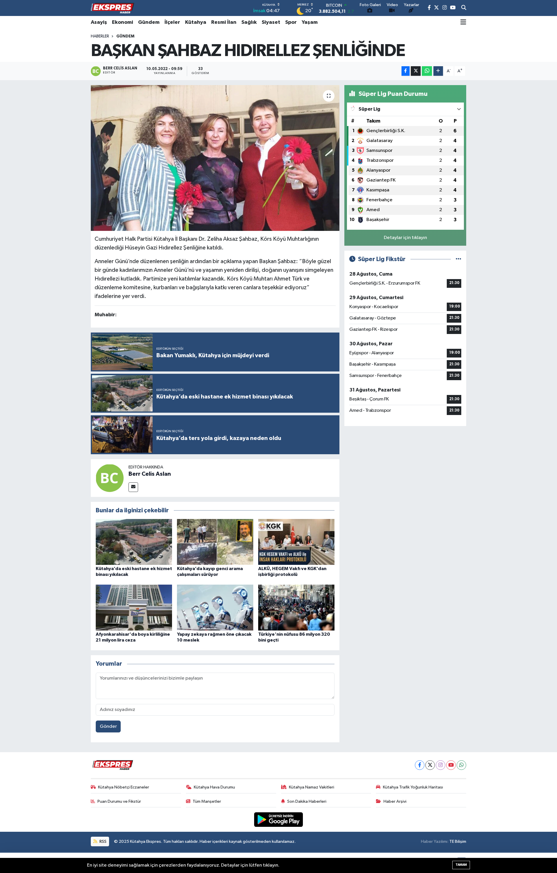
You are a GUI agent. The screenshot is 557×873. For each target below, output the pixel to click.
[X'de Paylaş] (416, 71)
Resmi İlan (223, 22)
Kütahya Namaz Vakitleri (311, 787)
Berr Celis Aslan (150, 474)
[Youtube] (451, 765)
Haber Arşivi (395, 801)
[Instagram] (440, 765)
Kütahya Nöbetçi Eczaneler (123, 787)
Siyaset (271, 22)
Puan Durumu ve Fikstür (119, 801)
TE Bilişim (457, 841)
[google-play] (278, 819)
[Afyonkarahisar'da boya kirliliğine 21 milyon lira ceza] (134, 607)
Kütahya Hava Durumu (214, 787)
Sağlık (249, 22)
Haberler (100, 36)
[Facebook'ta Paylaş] (406, 71)
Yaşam (310, 22)
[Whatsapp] (461, 765)
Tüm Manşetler (207, 801)
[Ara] (463, 8)
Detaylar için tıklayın (405, 237)
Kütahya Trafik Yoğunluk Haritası (413, 787)
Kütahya (195, 22)
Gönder (108, 726)
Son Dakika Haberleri (306, 801)
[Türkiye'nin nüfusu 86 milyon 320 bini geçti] (296, 607)
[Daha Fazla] (438, 71)
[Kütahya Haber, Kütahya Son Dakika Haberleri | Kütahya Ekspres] (112, 8)
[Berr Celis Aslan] (110, 477)
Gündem (149, 22)
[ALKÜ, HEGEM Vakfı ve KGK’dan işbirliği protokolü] (296, 541)
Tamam (461, 864)
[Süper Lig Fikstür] (458, 259)
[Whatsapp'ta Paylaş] (427, 71)
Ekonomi (122, 22)
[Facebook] (419, 765)
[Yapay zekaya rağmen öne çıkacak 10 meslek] (215, 607)
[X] (430, 765)
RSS (102, 841)
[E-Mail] (133, 487)
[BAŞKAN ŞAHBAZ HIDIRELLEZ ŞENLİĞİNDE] (215, 158)
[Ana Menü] (463, 22)
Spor (291, 22)
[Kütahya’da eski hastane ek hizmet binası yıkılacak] (134, 541)
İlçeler (172, 22)
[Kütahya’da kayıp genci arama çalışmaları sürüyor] (215, 541)
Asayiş (99, 22)
